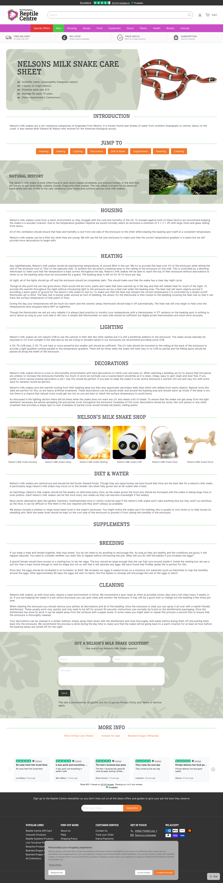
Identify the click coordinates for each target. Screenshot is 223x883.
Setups (87, 28)
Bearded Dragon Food (37, 850)
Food (99, 28)
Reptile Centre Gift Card (39, 830)
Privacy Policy (128, 702)
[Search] (189, 14)
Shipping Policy (69, 838)
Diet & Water (118, 151)
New (58, 28)
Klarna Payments (105, 838)
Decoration (96, 151)
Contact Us (101, 830)
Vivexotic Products (36, 834)
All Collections (33, 858)
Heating (60, 151)
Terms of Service (152, 702)
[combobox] (120, 14)
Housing (72, 28)
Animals (184, 28)
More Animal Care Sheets (78, 735)
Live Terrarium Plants (37, 842)
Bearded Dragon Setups (39, 854)
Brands (170, 28)
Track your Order (105, 834)
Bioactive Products (36, 846)
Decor (130, 28)
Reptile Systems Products (40, 838)
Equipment (114, 28)
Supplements (140, 151)
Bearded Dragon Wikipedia (143, 735)
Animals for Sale (110, 735)
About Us (66, 830)
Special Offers (42, 28)
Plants (143, 28)
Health (156, 28)
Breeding (161, 151)
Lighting (77, 151)
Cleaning (179, 151)
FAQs (63, 834)
